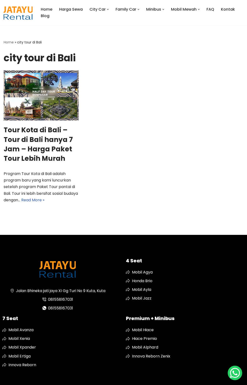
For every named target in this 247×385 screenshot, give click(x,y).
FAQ (210, 9)
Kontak (228, 9)
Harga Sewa (71, 9)
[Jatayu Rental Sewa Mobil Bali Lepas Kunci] (18, 12)
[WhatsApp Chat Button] (235, 373)
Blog (45, 16)
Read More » (32, 200)
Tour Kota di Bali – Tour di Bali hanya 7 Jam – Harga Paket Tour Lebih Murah (38, 144)
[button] (108, 9)
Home (46, 9)
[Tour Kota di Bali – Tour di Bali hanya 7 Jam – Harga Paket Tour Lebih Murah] (41, 95)
